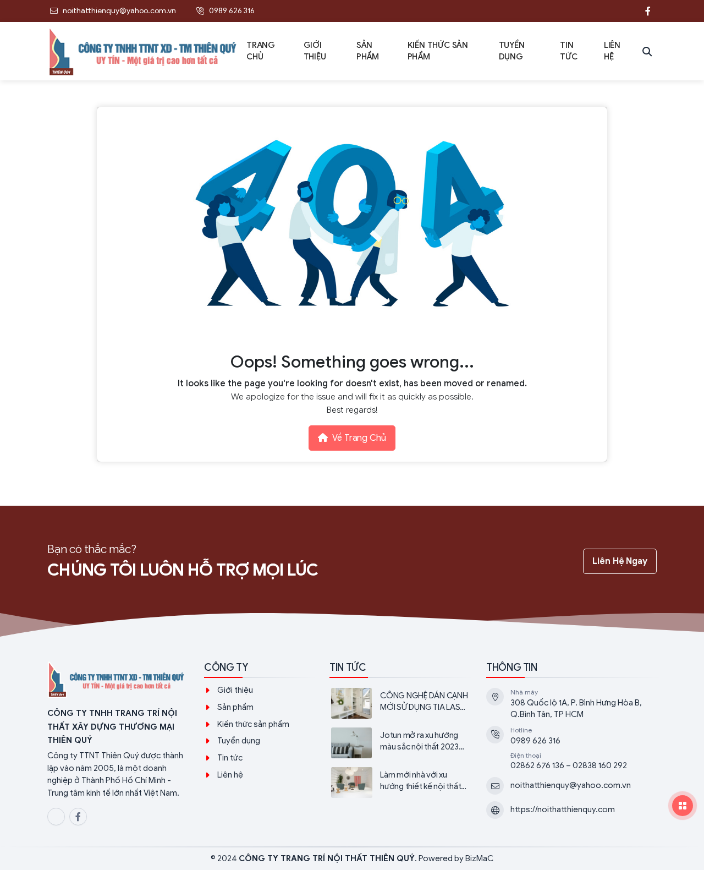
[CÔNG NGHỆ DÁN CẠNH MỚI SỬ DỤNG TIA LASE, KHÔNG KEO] (399, 703)
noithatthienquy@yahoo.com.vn (570, 785)
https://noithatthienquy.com (562, 809)
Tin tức (230, 758)
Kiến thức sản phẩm (253, 724)
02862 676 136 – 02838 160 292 (568, 765)
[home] (143, 51)
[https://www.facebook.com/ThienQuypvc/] (648, 11)
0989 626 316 (535, 741)
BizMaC (479, 858)
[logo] (116, 680)
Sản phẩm (235, 707)
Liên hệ (230, 775)
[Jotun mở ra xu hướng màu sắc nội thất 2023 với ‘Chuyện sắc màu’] (399, 742)
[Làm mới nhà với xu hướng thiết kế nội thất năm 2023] (399, 782)
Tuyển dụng (238, 741)
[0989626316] (626, 11)
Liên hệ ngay (619, 561)
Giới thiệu (235, 690)
